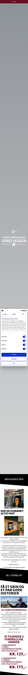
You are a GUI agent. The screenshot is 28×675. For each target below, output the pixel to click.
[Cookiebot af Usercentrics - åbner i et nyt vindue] (21, 311)
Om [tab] (23, 314)
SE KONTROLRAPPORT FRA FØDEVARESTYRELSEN (14, 567)
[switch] (25, 341)
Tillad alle (14, 354)
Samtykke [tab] (5, 314)
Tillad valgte (14, 359)
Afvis (14, 363)
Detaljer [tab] (14, 314)
